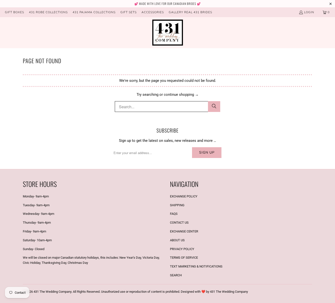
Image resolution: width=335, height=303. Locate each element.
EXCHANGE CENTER (184, 231)
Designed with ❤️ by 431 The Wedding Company (214, 291)
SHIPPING (177, 205)
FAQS (174, 214)
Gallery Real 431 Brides (190, 12)
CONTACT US (179, 222)
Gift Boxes (14, 12)
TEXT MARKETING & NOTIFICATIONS (196, 266)
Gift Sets (128, 12)
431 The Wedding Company (52, 291)
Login (309, 12)
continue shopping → (181, 94)
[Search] (214, 106)
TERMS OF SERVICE (184, 257)
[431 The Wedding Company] (167, 33)
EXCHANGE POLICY (183, 196)
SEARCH (176, 275)
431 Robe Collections (48, 12)
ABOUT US (177, 240)
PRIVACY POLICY (182, 249)
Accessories (153, 12)
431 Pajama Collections (94, 12)
